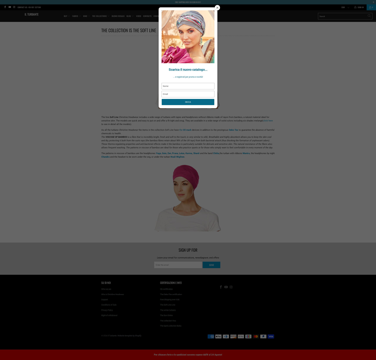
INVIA (188, 102)
